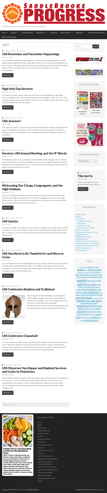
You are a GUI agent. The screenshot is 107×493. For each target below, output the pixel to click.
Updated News (84, 173)
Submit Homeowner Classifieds (48, 470)
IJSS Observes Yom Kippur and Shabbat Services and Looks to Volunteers (34, 369)
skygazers (91, 309)
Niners (78, 295)
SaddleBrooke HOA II (82, 239)
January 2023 (20, 150)
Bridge (80, 269)
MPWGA (94, 292)
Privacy (40, 481)
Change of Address (44, 439)
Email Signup (42, 442)
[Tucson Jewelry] (89, 134)
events (82, 280)
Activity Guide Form (44, 431)
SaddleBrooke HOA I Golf (83, 237)
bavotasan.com (100, 490)
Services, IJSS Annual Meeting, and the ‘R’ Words (34, 153)
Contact (13, 33)
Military (79, 290)
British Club (94, 269)
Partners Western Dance (92, 295)
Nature (100, 293)
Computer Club (95, 274)
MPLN (86, 292)
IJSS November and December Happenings (30, 54)
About (39, 425)
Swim (94, 314)
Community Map (27, 33)
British (86, 270)
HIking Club (89, 284)
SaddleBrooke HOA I (82, 234)
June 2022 (19, 250)
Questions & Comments (45, 473)
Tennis (95, 317)
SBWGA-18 (83, 308)
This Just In (85, 176)
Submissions (40, 33)
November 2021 (16, 365)
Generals (7, 85)
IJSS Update (10, 221)
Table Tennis (86, 317)
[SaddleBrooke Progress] (53, 12)
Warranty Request (81, 250)
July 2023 (19, 118)
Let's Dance (87, 287)
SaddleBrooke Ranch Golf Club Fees (87, 241)
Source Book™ (65, 33)
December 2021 (16, 332)
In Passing (53, 33)
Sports (88, 311)
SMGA (98, 308)
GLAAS (98, 280)
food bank (91, 281)
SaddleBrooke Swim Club (89, 305)
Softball (81, 311)
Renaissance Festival (97, 298)
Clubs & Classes (9, 51)
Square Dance (96, 311)
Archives (78, 217)
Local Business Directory (84, 221)
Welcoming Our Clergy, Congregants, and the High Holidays (32, 187)
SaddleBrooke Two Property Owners (87, 246)
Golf (80, 284)
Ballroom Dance (93, 267)
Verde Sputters (90, 320)
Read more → (7, 75)
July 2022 (19, 218)
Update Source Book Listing (85, 228)
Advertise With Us (81, 214)
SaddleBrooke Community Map (47, 459)
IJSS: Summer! (11, 121)
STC (90, 314)
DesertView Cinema (94, 277)
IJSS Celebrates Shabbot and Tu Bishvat (28, 289)
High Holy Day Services (17, 88)
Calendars (79, 33)
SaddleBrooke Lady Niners (89, 300)
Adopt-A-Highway (83, 267)
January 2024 (20, 51)
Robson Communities (9, 37)
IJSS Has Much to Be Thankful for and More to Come (33, 255)
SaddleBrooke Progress (20, 490)
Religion (7, 286)
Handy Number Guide (84, 226)
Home (4, 33)
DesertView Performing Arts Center (87, 232)
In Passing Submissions (45, 464)
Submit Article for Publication (47, 467)
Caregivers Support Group (85, 272)
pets (78, 297)
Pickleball (86, 297)
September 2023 (16, 85)
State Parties (82, 314)
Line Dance (96, 287)
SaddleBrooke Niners (89, 303)
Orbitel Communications (83, 248)
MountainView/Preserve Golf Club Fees (88, 243)
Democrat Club (81, 277)
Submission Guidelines (45, 462)
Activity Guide (81, 223)
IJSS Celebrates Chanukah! (20, 336)
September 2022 (21, 182)
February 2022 (16, 286)
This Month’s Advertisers (96, 33)
